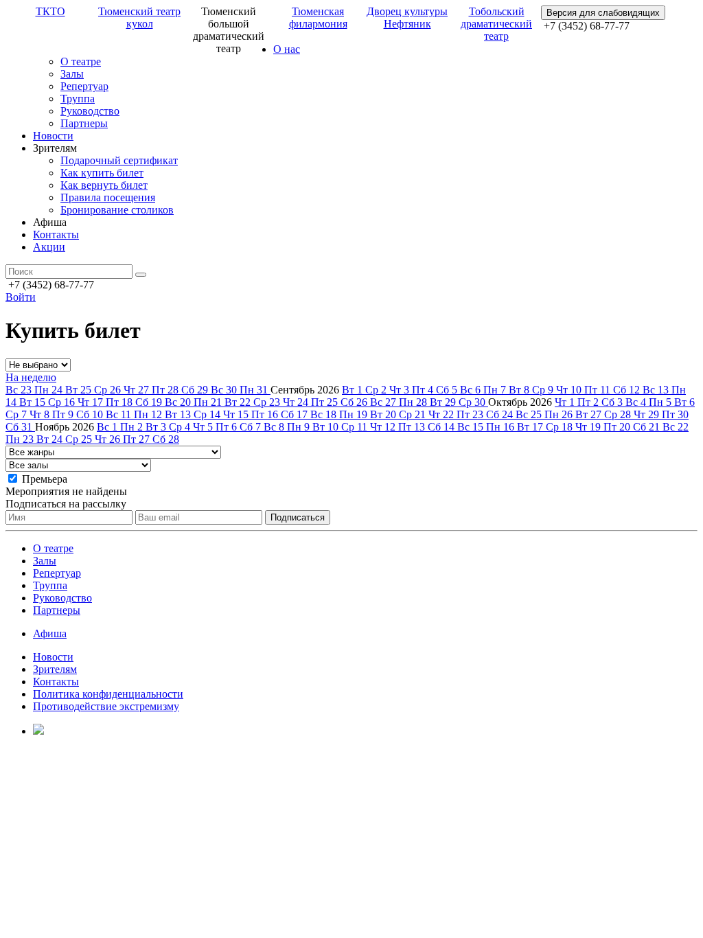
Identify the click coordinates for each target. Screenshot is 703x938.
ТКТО (50, 11)
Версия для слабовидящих (603, 13)
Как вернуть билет (104, 185)
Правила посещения (107, 197)
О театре (80, 61)
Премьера (44, 479)
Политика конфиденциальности (108, 694)
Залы (72, 74)
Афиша (50, 633)
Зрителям (55, 669)
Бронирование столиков (117, 210)
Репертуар (84, 86)
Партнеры (84, 123)
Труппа (77, 98)
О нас (286, 49)
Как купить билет (101, 173)
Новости (53, 135)
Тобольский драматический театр (496, 23)
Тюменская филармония (318, 17)
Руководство (89, 111)
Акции (49, 247)
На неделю (30, 377)
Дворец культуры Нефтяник (407, 17)
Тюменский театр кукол (139, 17)
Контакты (56, 234)
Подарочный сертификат (119, 160)
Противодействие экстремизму (106, 706)
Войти (20, 297)
